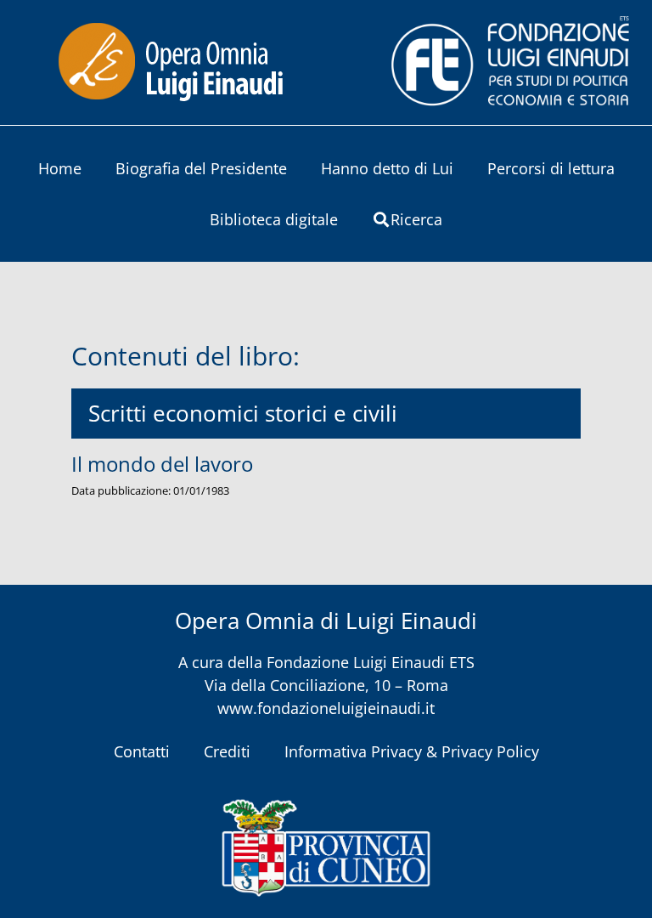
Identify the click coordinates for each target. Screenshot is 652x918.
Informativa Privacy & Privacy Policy (411, 751)
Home (60, 168)
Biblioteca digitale (274, 219)
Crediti (227, 751)
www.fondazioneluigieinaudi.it (326, 708)
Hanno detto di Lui (387, 168)
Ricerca (416, 219)
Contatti (142, 751)
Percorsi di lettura (551, 168)
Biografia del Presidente (201, 168)
